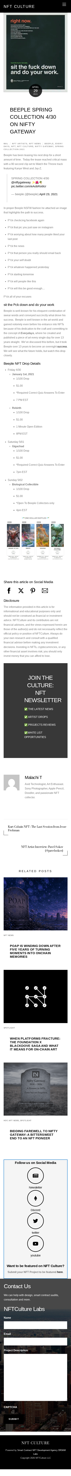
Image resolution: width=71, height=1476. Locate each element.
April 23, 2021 (48, 194)
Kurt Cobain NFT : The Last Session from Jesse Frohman (37, 828)
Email (7, 1334)
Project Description (16, 1350)
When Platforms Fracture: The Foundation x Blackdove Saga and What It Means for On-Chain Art (35, 1044)
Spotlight (9, 1028)
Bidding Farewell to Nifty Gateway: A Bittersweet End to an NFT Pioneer (34, 1134)
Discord (35, 1210)
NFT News (35, 144)
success (62, 346)
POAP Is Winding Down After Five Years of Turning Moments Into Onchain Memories (35, 951)
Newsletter (35, 1187)
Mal (6, 144)
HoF (6, 1120)
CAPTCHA (10, 1407)
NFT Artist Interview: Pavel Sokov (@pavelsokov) (42, 848)
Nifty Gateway (44, 146)
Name (7, 1317)
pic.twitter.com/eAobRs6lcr (28, 186)
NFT (13, 146)
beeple (49, 144)
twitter (35, 1232)
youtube (35, 1255)
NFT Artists (19, 144)
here (60, 1272)
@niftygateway (21, 182)
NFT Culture (25, 146)
